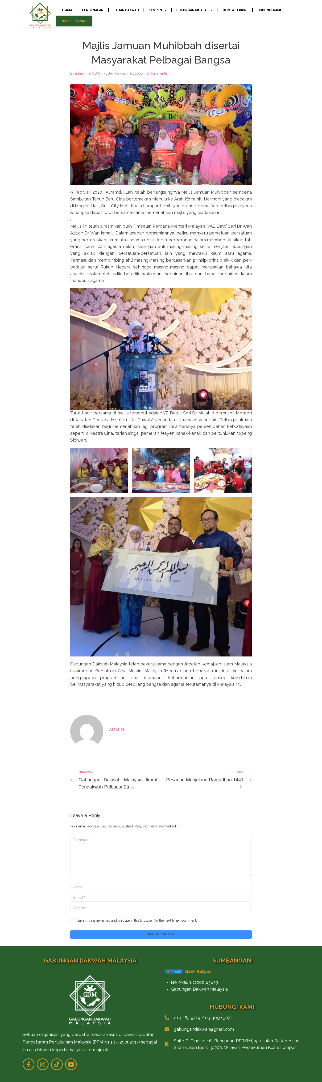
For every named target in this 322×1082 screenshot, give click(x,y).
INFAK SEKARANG (74, 21)
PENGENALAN (92, 10)
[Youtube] (71, 1064)
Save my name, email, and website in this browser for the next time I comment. (137, 920)
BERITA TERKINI (235, 10)
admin (80, 73)
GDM (96, 73)
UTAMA (66, 10)
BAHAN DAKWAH (126, 10)
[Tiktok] (57, 1064)
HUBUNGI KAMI (269, 10)
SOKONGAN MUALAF (192, 10)
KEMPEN (155, 10)
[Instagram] (43, 1064)
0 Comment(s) (158, 73)
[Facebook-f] (28, 1064)
